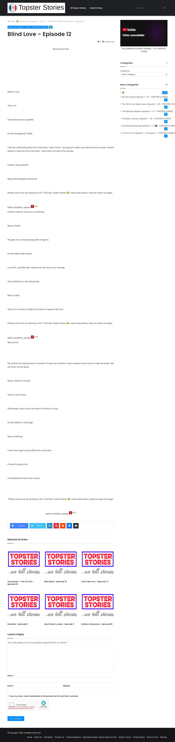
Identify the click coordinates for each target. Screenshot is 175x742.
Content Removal (73, 737)
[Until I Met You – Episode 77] (97, 562)
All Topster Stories (78, 8)
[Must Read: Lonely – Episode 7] (60, 605)
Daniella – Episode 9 (18, 624)
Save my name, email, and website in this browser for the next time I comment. (44, 696)
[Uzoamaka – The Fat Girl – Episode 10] (24, 562)
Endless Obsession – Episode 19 (96, 624)
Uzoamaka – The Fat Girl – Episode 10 (21, 582)
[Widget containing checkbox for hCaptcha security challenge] (28, 704)
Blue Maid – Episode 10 (55, 581)
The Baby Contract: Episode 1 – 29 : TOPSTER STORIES (146, 118)
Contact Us (59, 737)
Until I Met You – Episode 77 (94, 581)
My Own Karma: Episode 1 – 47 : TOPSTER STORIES (145, 97)
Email (11, 686)
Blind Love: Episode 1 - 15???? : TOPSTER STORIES (41, 21)
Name (11, 675)
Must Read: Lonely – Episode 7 (59, 624)
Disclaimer (48, 737)
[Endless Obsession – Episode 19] (97, 605)
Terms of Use (152, 737)
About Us (38, 737)
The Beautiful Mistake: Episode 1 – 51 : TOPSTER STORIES (147, 111)
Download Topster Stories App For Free (100, 737)
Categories (125, 71)
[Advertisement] (61, 70)
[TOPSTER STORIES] (36, 8)
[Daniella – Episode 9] (24, 605)
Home (12, 21)
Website (66, 686)
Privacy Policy (139, 737)
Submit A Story (96, 8)
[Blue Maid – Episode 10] (60, 562)
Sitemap (163, 737)
